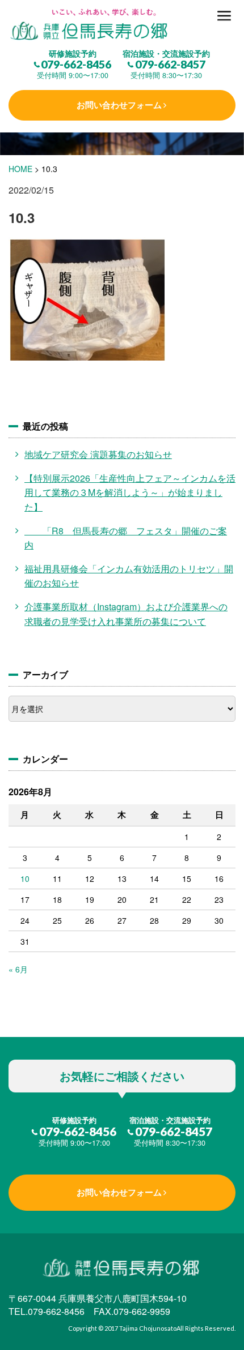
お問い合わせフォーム (119, 104)
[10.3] (122, 25)
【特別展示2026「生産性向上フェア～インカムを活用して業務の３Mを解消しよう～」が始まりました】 (129, 492)
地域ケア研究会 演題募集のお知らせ (98, 454)
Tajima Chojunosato (147, 1328)
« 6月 (18, 969)
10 (25, 878)
